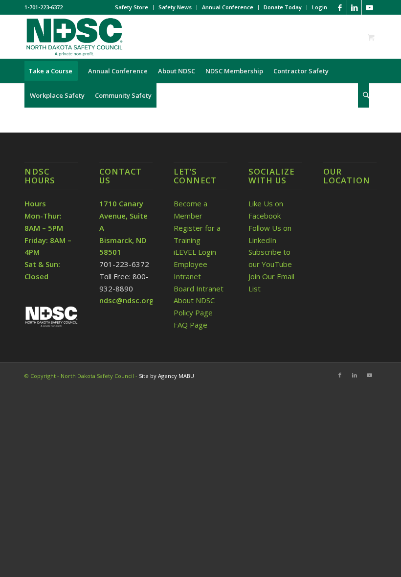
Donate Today (283, 7)
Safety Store (131, 7)
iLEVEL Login (196, 252)
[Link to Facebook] (340, 7)
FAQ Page (190, 325)
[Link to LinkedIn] (354, 7)
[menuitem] (132, 7)
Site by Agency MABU (166, 375)
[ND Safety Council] (73, 37)
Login (319, 7)
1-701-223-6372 (43, 7)
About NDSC (194, 300)
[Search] (363, 95)
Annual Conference (227, 7)
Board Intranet (198, 288)
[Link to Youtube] (369, 7)
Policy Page (193, 312)
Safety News (175, 7)
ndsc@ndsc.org (126, 300)
